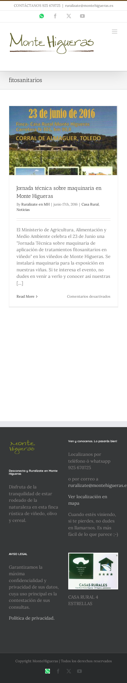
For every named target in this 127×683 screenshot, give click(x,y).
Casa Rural (90, 204)
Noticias (23, 209)
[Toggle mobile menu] (115, 31)
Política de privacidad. (32, 618)
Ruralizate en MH (35, 204)
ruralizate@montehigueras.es (89, 5)
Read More (26, 296)
